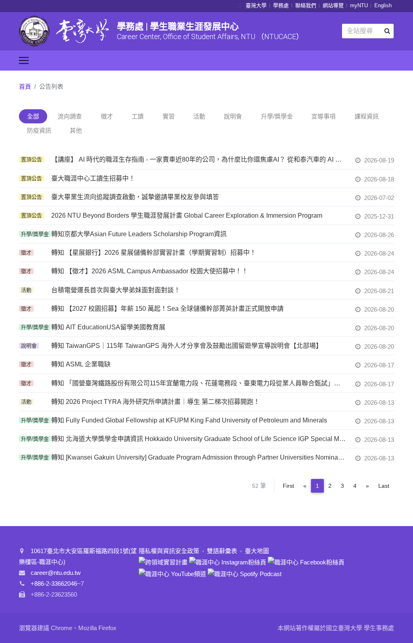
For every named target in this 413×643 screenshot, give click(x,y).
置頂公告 (31, 159)
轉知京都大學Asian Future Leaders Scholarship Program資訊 (139, 234)
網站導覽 (333, 5)
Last (383, 486)
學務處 (281, 5)
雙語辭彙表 (222, 550)
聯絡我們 (305, 5)
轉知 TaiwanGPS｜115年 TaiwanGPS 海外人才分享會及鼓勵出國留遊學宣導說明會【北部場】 (186, 345)
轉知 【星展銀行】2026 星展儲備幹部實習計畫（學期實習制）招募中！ (153, 252)
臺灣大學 (256, 5)
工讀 (137, 116)
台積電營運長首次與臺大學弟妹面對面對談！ (115, 290)
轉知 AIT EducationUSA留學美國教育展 (108, 327)
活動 (199, 116)
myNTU (359, 5)
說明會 (233, 116)
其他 (76, 130)
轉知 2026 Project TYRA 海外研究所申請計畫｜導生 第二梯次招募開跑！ (155, 401)
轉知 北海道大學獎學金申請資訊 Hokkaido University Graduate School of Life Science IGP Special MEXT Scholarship (198, 438)
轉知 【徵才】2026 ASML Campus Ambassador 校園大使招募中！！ (149, 271)
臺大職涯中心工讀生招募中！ (93, 178)
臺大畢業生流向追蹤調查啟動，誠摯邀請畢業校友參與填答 (135, 197)
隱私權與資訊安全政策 (169, 550)
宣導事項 (323, 116)
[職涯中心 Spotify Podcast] (245, 573)
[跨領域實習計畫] (163, 561)
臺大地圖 (257, 550)
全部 (33, 116)
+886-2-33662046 (54, 583)
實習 (169, 116)
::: (239, 5)
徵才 (107, 116)
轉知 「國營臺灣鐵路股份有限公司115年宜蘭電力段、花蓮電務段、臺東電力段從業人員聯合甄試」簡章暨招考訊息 (198, 383)
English (383, 5)
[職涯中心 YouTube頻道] (172, 573)
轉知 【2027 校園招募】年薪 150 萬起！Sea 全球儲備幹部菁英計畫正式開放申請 (167, 308)
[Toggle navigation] (24, 60)
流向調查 (70, 116)
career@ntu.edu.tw (56, 572)
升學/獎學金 (277, 116)
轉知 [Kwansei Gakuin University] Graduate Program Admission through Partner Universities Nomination (198, 457)
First (288, 486)
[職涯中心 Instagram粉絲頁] (227, 561)
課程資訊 (367, 116)
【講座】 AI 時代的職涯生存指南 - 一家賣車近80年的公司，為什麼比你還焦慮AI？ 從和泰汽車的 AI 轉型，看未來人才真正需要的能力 (198, 159)
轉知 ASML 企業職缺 (81, 364)
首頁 (25, 86)
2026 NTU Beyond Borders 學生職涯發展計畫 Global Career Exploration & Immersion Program (186, 215)
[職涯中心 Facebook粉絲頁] (306, 561)
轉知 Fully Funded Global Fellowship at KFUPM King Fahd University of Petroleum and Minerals (189, 420)
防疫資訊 (39, 130)
